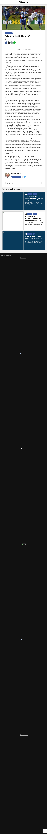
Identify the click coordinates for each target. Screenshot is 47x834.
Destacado (30, 194)
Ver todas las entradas (16, 176)
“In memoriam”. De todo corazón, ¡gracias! (34, 197)
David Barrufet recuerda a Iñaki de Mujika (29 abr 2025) (33, 218)
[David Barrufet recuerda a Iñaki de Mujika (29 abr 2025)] (13, 220)
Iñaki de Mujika (9, 38)
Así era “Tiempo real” (33, 236)
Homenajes (35, 194)
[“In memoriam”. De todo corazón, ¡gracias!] (13, 200)
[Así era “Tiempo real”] (13, 240)
